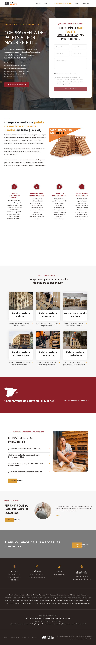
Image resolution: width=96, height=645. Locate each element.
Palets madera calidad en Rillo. (14, 63)
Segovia (25, 603)
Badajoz (53, 595)
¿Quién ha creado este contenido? (21, 624)
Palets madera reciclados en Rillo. (15, 74)
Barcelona (60, 595)
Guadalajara (54, 598)
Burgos (66, 595)
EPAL (52, 618)
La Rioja (8, 601)
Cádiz (78, 595)
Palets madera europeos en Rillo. (15, 66)
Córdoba (28, 598)
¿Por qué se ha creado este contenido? (47, 624)
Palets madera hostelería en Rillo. (15, 77)
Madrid (36, 601)
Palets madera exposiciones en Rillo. (16, 71)
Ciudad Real (21, 598)
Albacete (22, 595)
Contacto (85, 4)
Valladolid (67, 603)
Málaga (42, 601)
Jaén (90, 598)
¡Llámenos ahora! (17, 480)
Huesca (74, 598)
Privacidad (25, 637)
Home (6, 637)
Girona (40, 598)
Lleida (26, 601)
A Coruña (10, 595)
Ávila (47, 595)
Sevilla (31, 603)
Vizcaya (74, 603)
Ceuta (14, 598)
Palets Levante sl (14, 574)
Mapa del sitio (87, 639)
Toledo (54, 603)
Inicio (38, 4)
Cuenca (34, 598)
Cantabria (84, 595)
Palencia (72, 601)
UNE (57, 618)
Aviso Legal (15, 637)
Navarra (59, 601)
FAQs (76, 4)
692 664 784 (39, 574)
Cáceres (72, 595)
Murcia (53, 601)
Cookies (35, 637)
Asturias (42, 595)
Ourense (65, 601)
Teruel (49, 603)
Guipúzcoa (62, 598)
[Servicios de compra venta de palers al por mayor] (48, 637)
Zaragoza (87, 603)
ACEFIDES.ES (14, 580)
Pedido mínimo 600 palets (16, 84)
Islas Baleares (82, 598)
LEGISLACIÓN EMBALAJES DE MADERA (38, 618)
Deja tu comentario (14, 519)
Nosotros (47, 4)
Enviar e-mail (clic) (59, 574)
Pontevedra (80, 601)
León (21, 601)
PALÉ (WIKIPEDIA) (64, 618)
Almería (35, 595)
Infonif (10, 577)
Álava (16, 595)
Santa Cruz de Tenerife (14, 603)
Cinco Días (16, 577)
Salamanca (88, 601)
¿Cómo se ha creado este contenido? (73, 624)
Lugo (31, 601)
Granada (46, 598)
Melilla (47, 601)
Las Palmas (15, 601)
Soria (36, 603)
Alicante (29, 595)
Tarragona (42, 603)
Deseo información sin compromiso (82, 545)
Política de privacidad (63, 84)
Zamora (80, 603)
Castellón (7, 598)
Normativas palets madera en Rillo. (15, 68)
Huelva (69, 598)
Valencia (60, 603)
